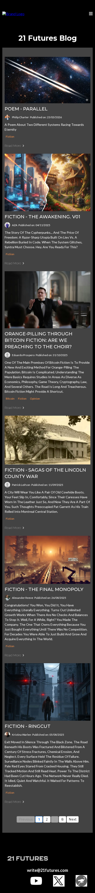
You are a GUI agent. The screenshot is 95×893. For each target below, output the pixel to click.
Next (73, 819)
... (54, 819)
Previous (26, 819)
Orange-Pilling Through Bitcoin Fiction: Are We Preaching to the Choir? (38, 340)
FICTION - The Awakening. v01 (42, 216)
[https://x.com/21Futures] (59, 881)
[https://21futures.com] (13, 13)
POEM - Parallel (26, 109)
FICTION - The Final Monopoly (44, 589)
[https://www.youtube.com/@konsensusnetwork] (36, 881)
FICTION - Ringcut (27, 726)
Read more (13, 146)
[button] (91, 13)
